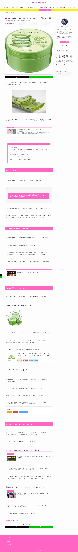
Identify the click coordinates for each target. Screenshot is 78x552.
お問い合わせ (10, 541)
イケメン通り (58, 73)
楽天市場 (25, 360)
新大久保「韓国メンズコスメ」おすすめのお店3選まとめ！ (29, 272)
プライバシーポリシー (11, 544)
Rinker (21, 358)
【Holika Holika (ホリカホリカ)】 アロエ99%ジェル (20, 156)
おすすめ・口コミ (15, 520)
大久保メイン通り (69, 73)
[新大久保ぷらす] (39, 2)
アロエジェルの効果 (14, 147)
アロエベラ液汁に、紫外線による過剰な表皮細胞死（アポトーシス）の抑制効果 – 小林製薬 (28, 149)
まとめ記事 (65, 71)
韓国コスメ (7, 20)
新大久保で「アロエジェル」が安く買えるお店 (19, 157)
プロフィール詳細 (64, 41)
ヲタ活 (63, 73)
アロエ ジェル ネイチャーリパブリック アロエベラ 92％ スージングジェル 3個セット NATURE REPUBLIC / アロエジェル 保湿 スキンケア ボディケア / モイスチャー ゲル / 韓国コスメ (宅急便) (34, 355)
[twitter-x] (62, 45)
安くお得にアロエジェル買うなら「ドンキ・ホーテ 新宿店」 (22, 159)
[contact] (66, 45)
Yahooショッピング (33, 360)
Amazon (19, 360)
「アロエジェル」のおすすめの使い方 (17, 151)
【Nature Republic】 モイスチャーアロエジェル (20, 154)
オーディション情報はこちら (44, 10)
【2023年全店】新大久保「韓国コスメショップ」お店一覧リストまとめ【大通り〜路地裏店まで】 (33, 130)
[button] (17, 77)
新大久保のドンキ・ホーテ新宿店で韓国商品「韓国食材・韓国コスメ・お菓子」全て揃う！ (33, 457)
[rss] (39, 549)
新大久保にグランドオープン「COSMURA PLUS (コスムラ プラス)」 (23, 161)
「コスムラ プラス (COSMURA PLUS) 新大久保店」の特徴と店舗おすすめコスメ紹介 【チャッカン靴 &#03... (33, 494)
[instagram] (64, 45)
